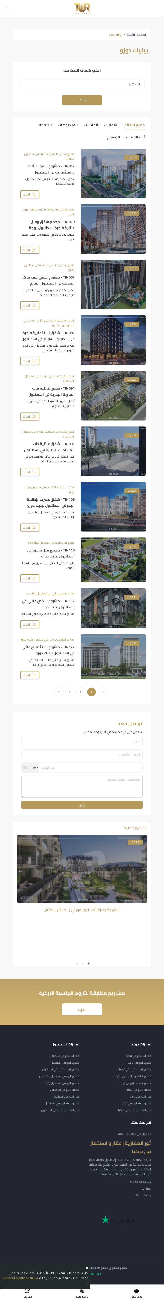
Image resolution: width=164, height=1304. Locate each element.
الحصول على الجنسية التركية (134, 1133)
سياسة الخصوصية (140, 1181)
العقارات (132, 157)
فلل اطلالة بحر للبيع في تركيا (134, 1110)
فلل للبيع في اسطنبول (66, 1096)
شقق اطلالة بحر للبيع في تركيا (133, 1076)
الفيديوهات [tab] (68, 125)
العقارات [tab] (111, 125)
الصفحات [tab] (44, 125)
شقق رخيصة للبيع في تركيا (135, 1083)
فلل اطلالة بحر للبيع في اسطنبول (60, 1110)
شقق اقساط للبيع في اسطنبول (60, 1069)
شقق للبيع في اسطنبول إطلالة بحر (59, 1076)
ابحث (83, 100)
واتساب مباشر (143, 1195)
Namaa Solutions (90, 1273)
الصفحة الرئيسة (137, 35)
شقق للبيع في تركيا (139, 1062)
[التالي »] (59, 691)
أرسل (82, 805)
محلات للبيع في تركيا (139, 1089)
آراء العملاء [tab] (135, 137)
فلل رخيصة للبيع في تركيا (136, 1103)
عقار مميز (135, 841)
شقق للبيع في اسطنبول (65, 1062)
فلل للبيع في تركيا (140, 1096)
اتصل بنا (146, 1188)
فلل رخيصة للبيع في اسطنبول (62, 1103)
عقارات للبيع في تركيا (138, 1055)
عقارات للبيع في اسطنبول (64, 1055)
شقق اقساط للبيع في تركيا (135, 1069)
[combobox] (30, 767)
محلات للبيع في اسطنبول (64, 1089)
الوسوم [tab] (113, 137)
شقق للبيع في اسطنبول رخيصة (61, 1083)
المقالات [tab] (91, 125)
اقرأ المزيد (30, 194)
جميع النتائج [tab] (134, 125)
